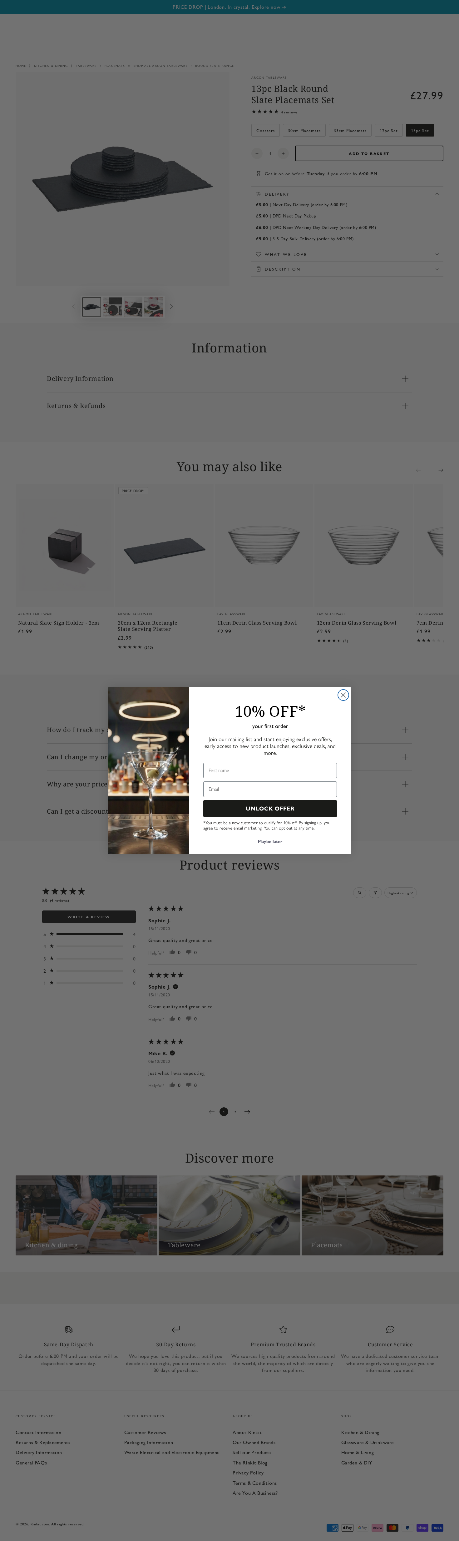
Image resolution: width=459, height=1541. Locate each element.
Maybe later (270, 841)
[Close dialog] (343, 695)
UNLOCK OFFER (270, 808)
